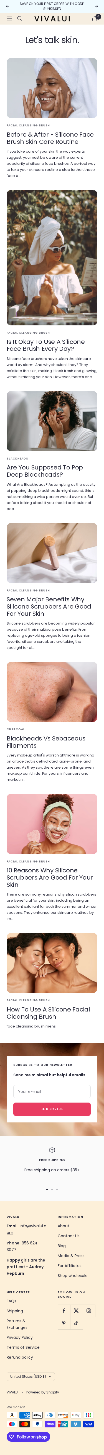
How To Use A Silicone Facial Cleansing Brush (48, 1013)
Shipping (15, 1311)
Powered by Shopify (42, 1392)
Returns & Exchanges (17, 1324)
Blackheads (17, 459)
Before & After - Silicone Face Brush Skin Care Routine (50, 138)
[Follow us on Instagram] (89, 1311)
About (63, 1226)
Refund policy (20, 1357)
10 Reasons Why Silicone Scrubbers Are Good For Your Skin (50, 877)
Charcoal (16, 729)
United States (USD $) (28, 1376)
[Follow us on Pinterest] (64, 1323)
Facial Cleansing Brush (28, 126)
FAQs (11, 1301)
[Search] (19, 18)
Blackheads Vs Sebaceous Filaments (46, 742)
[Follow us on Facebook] (64, 1311)
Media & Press (71, 1255)
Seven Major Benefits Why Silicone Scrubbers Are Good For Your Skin (49, 606)
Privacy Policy (20, 1337)
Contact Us (69, 1236)
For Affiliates (70, 1265)
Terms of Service (23, 1347)
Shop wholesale (73, 1275)
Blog (62, 1246)
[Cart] (94, 18)
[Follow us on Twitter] (76, 1311)
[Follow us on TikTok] (76, 1323)
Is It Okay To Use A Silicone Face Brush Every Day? (46, 345)
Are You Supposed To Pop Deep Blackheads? (45, 471)
